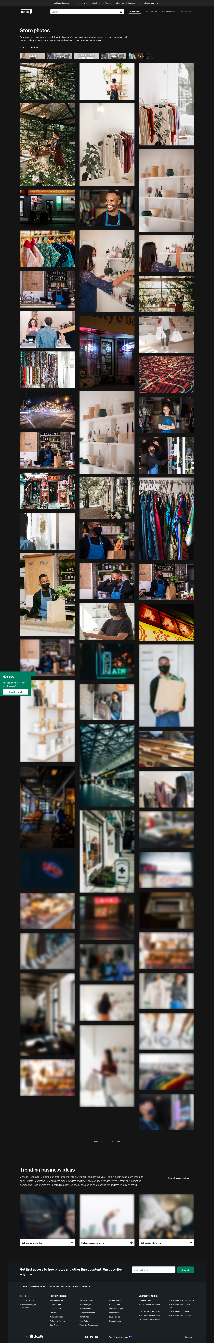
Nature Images (85, 1304)
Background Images (87, 1312)
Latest (23, 47)
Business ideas (168, 11)
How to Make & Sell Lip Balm (150, 1311)
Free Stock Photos (27, 1300)
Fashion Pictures (86, 1300)
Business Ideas (145, 1300)
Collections (134, 11)
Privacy (76, 1286)
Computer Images (116, 1308)
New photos (151, 11)
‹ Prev (95, 1141)
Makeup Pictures (115, 1300)
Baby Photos (54, 1324)
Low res (66, 96)
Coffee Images (55, 1304)
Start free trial (15, 691)
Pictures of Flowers (57, 1320)
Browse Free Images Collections (28, 1305)
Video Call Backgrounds (89, 1324)
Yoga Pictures (85, 1320)
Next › (118, 1141)
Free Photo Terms (37, 1286)
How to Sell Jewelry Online (149, 1315)
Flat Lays (53, 1312)
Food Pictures (114, 1304)
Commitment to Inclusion (59, 1286)
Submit (185, 1269)
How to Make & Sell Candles (180, 1315)
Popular (35, 47)
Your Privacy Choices (118, 1336)
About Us (86, 1286)
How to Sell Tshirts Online (149, 1319)
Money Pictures (86, 1308)
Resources (185, 11)
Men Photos (84, 1316)
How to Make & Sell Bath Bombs (181, 1300)
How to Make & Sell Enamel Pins (179, 1305)
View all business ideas (178, 1177)
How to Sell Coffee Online (179, 1311)
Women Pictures (56, 1316)
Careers (23, 1286)
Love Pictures (114, 1316)
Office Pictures (56, 1308)
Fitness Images (115, 1320)
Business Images (56, 1300)
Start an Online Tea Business (150, 1304)
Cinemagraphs (114, 1312)
